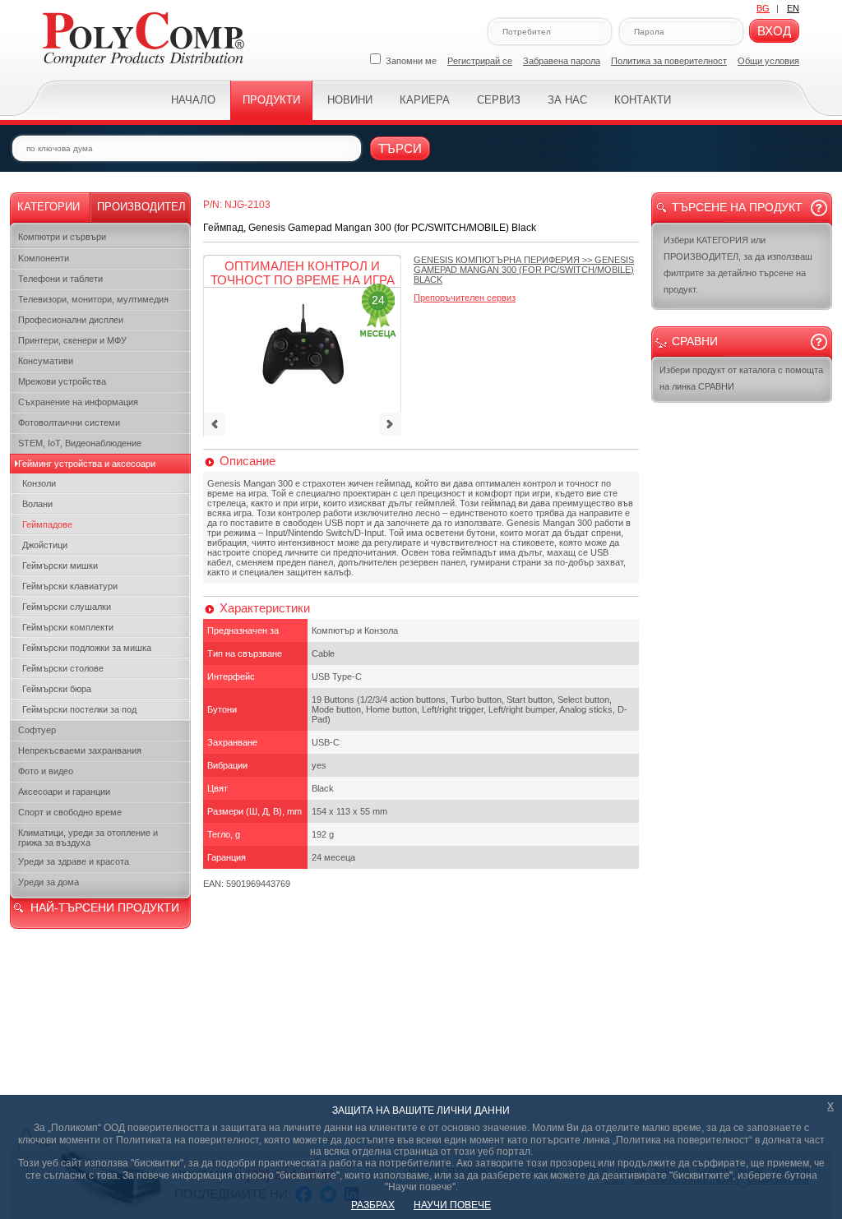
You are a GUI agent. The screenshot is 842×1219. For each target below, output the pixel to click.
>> (524, 269)
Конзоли (39, 483)
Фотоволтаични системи (69, 422)
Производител (141, 207)
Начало (193, 100)
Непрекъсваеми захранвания (79, 750)
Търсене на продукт (737, 207)
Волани (37, 504)
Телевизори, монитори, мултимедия (93, 299)
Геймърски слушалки (66, 607)
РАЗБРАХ (373, 1205)
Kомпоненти (43, 258)
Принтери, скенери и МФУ (72, 340)
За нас (567, 100)
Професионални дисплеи (70, 320)
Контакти (642, 100)
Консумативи (45, 361)
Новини (349, 100)
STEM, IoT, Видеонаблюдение (79, 443)
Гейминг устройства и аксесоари (86, 464)
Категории (48, 207)
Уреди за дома (48, 882)
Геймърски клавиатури (70, 586)
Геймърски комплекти (67, 627)
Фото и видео (45, 771)
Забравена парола (561, 61)
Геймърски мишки (60, 565)
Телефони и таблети (60, 279)
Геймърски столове (63, 668)
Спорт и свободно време (70, 812)
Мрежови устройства (62, 381)
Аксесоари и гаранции (64, 792)
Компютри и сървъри (62, 237)
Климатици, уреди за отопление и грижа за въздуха (88, 837)
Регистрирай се (479, 61)
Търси (400, 148)
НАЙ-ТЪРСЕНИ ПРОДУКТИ (104, 907)
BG (763, 8)
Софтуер (37, 730)
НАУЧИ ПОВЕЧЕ (452, 1205)
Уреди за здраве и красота (73, 861)
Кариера (425, 100)
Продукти (271, 100)
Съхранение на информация (78, 402)
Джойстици (44, 545)
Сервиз (498, 100)
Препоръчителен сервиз (465, 297)
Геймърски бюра (56, 689)
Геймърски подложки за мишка (86, 648)
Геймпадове (47, 524)
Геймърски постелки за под (79, 709)
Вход (774, 31)
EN (793, 8)
